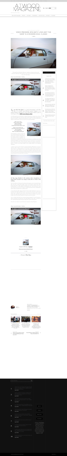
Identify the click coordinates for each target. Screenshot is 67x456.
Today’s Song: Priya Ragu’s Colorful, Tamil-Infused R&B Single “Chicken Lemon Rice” (18, 333)
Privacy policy (39, 414)
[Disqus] (26, 347)
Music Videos (30, 30)
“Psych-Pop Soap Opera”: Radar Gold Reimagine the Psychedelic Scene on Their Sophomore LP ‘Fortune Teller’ (50, 105)
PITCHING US (39, 410)
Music (28, 30)
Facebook (30, 246)
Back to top (53, 454)
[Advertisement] (33, 23)
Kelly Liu (34, 36)
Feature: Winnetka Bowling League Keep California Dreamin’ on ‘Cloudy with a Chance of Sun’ (26, 325)
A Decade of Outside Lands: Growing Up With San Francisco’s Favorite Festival (50, 116)
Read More (28, 310)
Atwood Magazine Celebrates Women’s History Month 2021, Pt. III (32, 332)
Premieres (34, 30)
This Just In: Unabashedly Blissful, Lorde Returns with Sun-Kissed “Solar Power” (33, 306)
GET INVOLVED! (39, 418)
